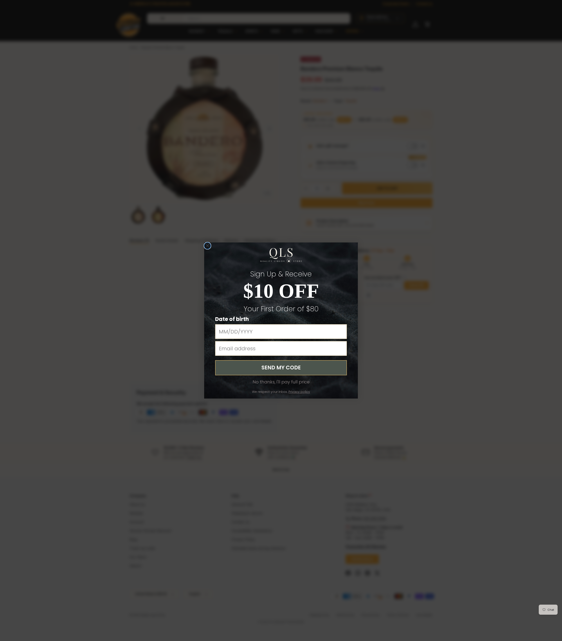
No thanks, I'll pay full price (281, 382)
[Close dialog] (207, 245)
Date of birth (232, 319)
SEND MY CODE (281, 367)
